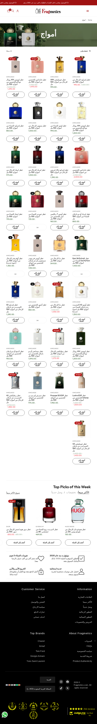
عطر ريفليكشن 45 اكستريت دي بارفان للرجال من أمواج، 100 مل (14, 398)
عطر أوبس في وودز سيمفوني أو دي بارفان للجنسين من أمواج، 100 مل (37, 261)
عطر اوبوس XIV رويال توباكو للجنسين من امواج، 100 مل (15, 82)
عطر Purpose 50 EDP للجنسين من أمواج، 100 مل (59, 397)
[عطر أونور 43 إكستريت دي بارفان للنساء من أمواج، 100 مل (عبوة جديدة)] (81, 290)
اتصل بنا (41, 597)
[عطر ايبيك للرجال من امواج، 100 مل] (15, 155)
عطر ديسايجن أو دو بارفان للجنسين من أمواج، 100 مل (35, 353)
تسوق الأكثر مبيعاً (13, 493)
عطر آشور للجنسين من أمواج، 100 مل (37, 306)
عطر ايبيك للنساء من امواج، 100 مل (14, 215)
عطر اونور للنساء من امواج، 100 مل (58, 127)
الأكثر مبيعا (87, 602)
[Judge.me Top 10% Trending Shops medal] (33, 715)
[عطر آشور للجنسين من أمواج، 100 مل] (37, 290)
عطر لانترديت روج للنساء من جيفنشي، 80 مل (47, 530)
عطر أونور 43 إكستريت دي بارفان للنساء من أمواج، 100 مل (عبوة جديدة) (81, 308)
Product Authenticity (82, 661)
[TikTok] (61, 688)
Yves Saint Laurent (36, 661)
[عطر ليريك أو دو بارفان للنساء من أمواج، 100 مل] (81, 199)
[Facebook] (67, 681)
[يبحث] (13, 11)
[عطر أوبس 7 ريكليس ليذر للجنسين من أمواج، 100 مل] (59, 199)
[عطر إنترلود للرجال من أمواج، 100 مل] (81, 64)
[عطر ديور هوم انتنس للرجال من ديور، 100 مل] (19, 510)
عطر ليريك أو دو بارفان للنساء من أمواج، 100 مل (81, 216)
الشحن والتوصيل (38, 602)
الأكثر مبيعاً (83, 492)
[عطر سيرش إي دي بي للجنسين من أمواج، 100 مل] (37, 380)
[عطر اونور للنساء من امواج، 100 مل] (59, 111)
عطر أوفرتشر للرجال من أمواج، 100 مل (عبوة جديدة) (14, 260)
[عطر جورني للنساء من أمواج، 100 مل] (37, 199)
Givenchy (40, 526)
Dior (8, 526)
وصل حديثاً (56, 492)
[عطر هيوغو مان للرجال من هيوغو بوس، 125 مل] (78, 510)
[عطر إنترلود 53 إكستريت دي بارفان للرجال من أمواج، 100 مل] (15, 290)
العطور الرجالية (85, 612)
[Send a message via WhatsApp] (4, 714)
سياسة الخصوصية (84, 651)
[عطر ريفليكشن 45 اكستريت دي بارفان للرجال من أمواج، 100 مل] (15, 380)
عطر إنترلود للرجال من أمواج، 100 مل (81, 81)
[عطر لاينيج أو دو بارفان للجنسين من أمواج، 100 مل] (15, 336)
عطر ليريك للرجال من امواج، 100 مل (36, 171)
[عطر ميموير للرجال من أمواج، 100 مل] (37, 111)
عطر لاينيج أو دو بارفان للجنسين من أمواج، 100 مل (15, 353)
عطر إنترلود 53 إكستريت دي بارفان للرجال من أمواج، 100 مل (14, 308)
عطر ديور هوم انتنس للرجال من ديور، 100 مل (18, 530)
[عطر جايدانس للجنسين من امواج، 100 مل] (37, 64)
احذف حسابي (39, 617)
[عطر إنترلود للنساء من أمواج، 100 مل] (15, 111)
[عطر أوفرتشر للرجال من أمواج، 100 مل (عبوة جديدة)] (15, 243)
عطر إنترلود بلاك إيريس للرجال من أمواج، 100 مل (59, 172)
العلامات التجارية (85, 597)
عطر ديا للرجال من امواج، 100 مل (57, 259)
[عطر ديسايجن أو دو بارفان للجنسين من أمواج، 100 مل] (37, 336)
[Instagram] (61, 681)
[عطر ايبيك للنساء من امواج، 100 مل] (15, 199)
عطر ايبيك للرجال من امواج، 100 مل (14, 171)
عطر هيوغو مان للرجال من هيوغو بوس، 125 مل (75, 530)
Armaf (42, 646)
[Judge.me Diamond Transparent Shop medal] (55, 706)
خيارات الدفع (39, 612)
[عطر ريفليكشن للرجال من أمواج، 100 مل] (59, 336)
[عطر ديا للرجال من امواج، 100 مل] (59, 243)
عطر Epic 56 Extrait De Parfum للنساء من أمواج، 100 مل (81, 260)
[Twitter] (67, 688)
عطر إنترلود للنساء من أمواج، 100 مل (15, 127)
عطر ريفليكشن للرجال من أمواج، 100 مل (59, 352)
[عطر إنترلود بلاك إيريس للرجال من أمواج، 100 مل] (59, 155)
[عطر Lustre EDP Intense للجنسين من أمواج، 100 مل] (81, 380)
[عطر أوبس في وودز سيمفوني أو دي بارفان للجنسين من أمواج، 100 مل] (37, 243)
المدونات (88, 641)
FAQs (89, 646)
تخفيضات (71, 492)
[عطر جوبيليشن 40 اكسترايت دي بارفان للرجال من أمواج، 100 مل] (81, 429)
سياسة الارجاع (39, 607)
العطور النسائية (85, 617)
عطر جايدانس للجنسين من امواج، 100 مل (37, 81)
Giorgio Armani (37, 656)
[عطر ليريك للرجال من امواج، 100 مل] (37, 155)
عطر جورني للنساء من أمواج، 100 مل (37, 215)
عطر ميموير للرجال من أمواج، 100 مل (37, 127)
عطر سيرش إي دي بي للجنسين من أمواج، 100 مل (37, 397)
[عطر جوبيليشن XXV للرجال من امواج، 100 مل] (59, 64)
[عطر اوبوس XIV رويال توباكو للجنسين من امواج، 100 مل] (15, 64)
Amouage (76, 77)
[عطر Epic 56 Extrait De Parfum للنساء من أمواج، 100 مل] (81, 243)
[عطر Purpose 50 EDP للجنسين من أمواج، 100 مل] (59, 380)
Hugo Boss (69, 526)
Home (90, 20)
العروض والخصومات (83, 622)
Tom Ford (40, 651)
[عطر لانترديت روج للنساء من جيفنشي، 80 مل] (48, 510)
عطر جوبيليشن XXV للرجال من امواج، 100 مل (58, 82)
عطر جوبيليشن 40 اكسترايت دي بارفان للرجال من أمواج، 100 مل (81, 447)
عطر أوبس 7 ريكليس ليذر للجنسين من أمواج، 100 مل (58, 216)
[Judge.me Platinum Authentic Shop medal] (44, 706)
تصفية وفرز (84, 51)
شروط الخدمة (86, 656)
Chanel (41, 641)
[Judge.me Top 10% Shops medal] (12, 706)
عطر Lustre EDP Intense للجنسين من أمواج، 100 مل (80, 397)
